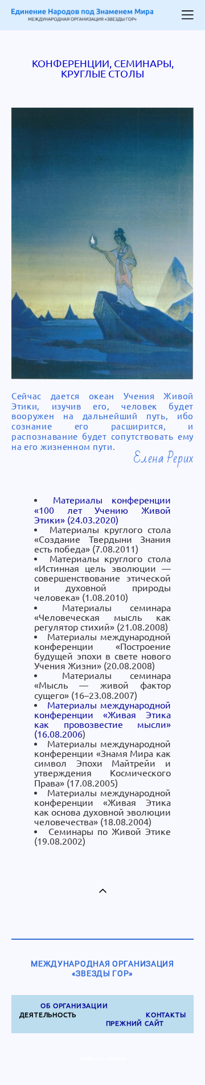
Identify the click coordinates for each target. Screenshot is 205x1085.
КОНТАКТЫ (166, 1014)
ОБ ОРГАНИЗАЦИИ (74, 1005)
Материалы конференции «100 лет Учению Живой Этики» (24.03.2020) (102, 510)
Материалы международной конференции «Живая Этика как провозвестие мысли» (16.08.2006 (102, 719)
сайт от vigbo (102, 1059)
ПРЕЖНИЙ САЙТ (135, 1023)
